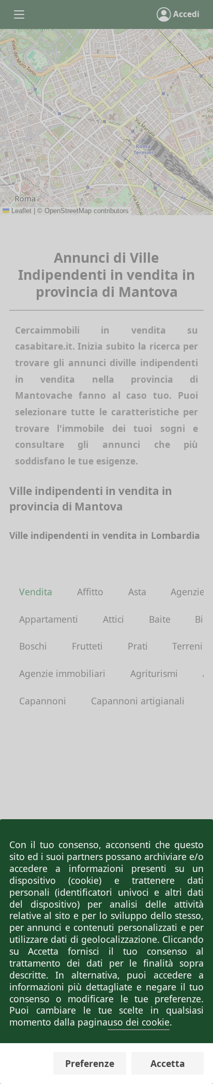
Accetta (167, 1063)
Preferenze (89, 1063)
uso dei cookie (139, 1022)
